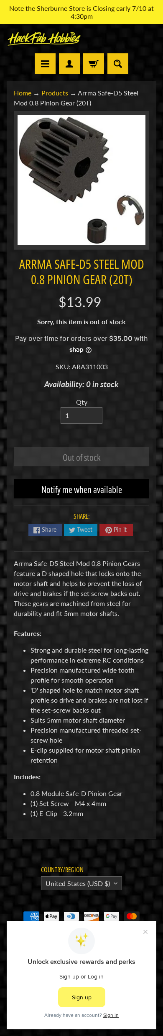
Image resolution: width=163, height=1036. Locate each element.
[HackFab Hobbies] (44, 38)
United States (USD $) (78, 883)
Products (54, 93)
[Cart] (93, 63)
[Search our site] (117, 63)
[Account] (69, 63)
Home (22, 93)
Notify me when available (81, 489)
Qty (81, 402)
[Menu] (45, 63)
